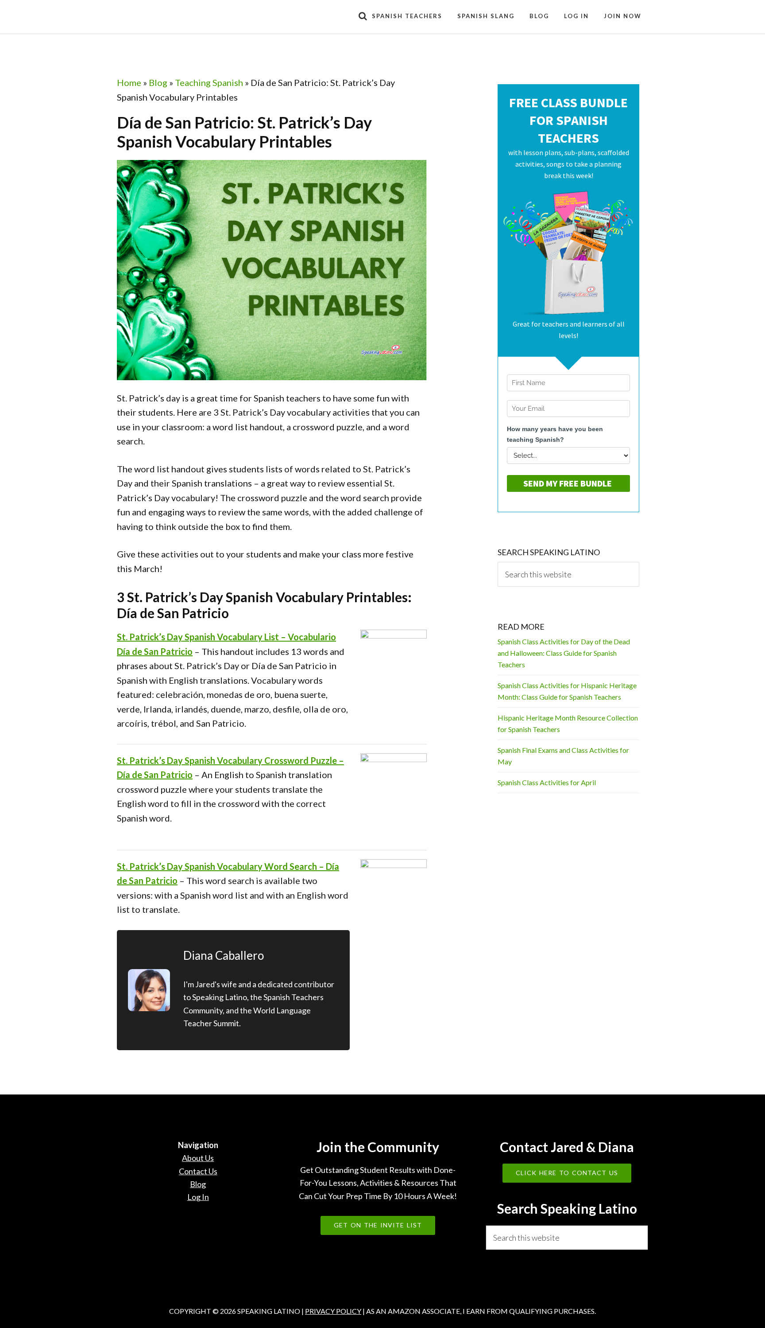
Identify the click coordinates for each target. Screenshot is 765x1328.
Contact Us (198, 1171)
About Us (198, 1158)
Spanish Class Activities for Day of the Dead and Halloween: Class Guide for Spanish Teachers (564, 653)
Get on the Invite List (378, 1225)
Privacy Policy (333, 1311)
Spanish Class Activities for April (547, 782)
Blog (158, 82)
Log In (198, 1197)
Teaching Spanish (209, 82)
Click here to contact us (567, 1172)
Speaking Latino (196, 17)
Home (129, 82)
